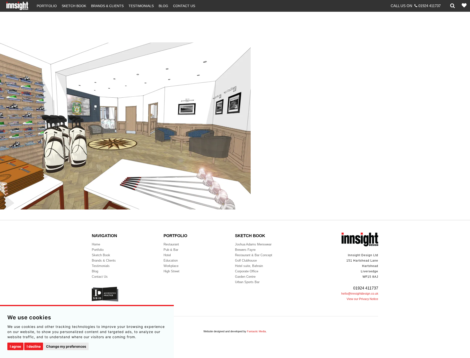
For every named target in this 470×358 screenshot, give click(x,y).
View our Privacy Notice (362, 299)
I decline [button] (34, 346)
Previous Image (12, 14)
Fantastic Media (256, 331)
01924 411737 (365, 288)
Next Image (9, 20)
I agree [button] (15, 346)
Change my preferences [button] (66, 346)
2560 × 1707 (35, 212)
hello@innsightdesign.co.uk (359, 293)
